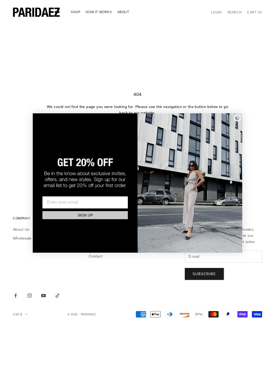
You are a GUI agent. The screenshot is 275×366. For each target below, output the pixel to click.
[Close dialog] (237, 118)
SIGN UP (85, 215)
